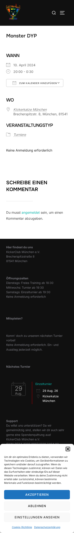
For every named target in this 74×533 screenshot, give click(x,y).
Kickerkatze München (30, 109)
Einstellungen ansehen (37, 517)
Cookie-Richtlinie (22, 527)
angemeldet (31, 212)
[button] (68, 449)
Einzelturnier (43, 384)
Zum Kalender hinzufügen (37, 83)
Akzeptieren (37, 495)
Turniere (19, 135)
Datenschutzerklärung (47, 527)
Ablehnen (37, 506)
